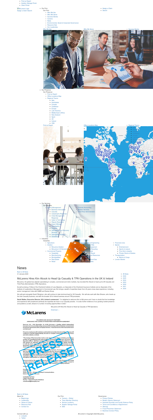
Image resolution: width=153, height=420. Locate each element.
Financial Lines (120, 243)
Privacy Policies (108, 398)
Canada (54, 104)
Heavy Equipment (91, 247)
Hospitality (55, 253)
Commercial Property (54, 251)
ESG (63, 406)
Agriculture (50, 243)
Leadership (25, 400)
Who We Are (51, 12)
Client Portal (25, 5)
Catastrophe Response (59, 214)
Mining (87, 257)
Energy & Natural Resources (90, 255)
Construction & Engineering (90, 243)
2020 (124, 288)
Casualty (54, 212)
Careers (50, 19)
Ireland (54, 121)
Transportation (120, 255)
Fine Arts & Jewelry (125, 251)
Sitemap (105, 406)
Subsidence (55, 236)
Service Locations (68, 402)
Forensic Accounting (84, 207)
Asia (53, 100)
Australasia (55, 102)
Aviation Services (83, 209)
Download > (55, 310)
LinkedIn (24, 416)
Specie (117, 245)
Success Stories (52, 17)
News (49, 21)
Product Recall (90, 253)
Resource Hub (52, 25)
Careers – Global (67, 398)
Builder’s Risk (89, 245)
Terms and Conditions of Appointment (115, 404)
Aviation (50, 245)
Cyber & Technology (58, 220)
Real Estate (55, 259)
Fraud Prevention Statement (112, 409)
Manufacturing (56, 255)
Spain (53, 117)
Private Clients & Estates (127, 253)
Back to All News (22, 272)
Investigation (56, 226)
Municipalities (56, 257)
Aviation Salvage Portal (29, 3)
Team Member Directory (70, 400)
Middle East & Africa (58, 113)
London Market (120, 259)
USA (53, 123)
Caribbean (55, 106)
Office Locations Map (54, 96)
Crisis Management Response (58, 217)
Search (29, 11)
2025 (124, 278)
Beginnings (25, 398)
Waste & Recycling (91, 249)
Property (54, 228)
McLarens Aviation (58, 247)
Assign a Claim (22, 11)
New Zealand (56, 115)
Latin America (56, 111)
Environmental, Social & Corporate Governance (63, 23)
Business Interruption (58, 209)
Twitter (23, 418)
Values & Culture (26, 402)
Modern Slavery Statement (111, 400)
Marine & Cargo (124, 257)
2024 (124, 280)
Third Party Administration (86, 212)
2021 (124, 286)
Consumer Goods (87, 251)
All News (125, 274)
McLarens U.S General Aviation (62, 249)
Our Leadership (52, 27)
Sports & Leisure (124, 249)
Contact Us (25, 406)
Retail (53, 261)
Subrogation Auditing (58, 234)
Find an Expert (26, 1)
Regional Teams (52, 98)
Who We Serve (52, 14)
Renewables (89, 261)
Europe (54, 109)
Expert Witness (56, 224)
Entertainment (123, 247)
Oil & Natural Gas (91, 259)
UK (52, 119)
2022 (124, 284)
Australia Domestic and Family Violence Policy (118, 402)
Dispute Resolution (58, 222)
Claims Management (54, 207)
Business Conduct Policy (111, 411)
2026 (124, 276)
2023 (124, 282)
